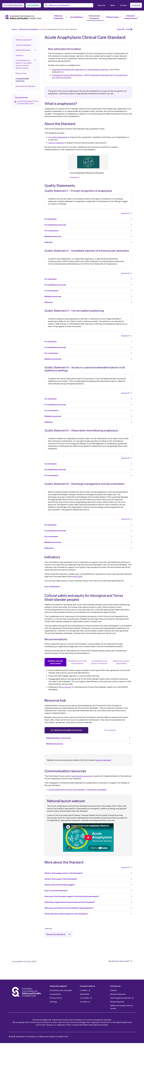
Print (128, 29)
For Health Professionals (13, 5)
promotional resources (82, 776)
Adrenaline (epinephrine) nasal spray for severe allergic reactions (80, 69)
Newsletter (85, 994)
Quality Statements (23, 50)
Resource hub (21, 73)
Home (14, 29)
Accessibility (55, 994)
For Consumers (33, 5)
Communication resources (22, 80)
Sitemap (53, 1002)
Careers (113, 990)
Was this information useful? (118, 961)
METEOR (78, 576)
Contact (123, 5)
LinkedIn (84, 990)
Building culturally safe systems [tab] (55, 662)
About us (101, 5)
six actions (66, 687)
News (112, 5)
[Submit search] (46, 5)
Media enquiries (117, 1002)
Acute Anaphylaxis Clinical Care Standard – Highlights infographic (77, 789)
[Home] (26, 992)
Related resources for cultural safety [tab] (121, 662)
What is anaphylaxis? (24, 40)
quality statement (103, 760)
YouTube (84, 1002)
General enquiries (118, 994)
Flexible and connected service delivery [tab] (77, 662)
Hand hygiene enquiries (120, 998)
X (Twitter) (85, 998)
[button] (88, 219)
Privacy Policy (56, 998)
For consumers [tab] (110, 730)
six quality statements (57, 137)
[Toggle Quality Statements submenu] (35, 50)
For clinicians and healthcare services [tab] (66, 730)
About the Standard (23, 45)
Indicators (20, 55)
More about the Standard (25, 86)
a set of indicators (56, 143)
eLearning (136, 5)
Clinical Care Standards (28, 29)
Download (73, 177)
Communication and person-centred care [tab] (99, 662)
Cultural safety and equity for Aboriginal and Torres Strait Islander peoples (24, 64)
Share (119, 29)
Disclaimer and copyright (61, 990)
